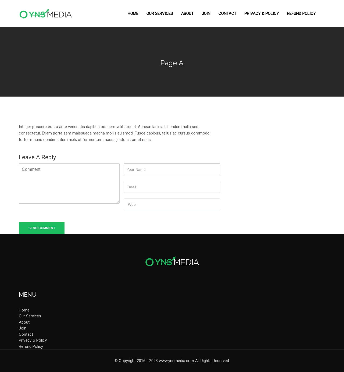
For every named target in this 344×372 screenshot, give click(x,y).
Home (133, 13)
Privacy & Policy (262, 13)
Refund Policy (301, 13)
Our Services (159, 13)
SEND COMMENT (41, 228)
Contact (227, 13)
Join (206, 13)
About (187, 13)
